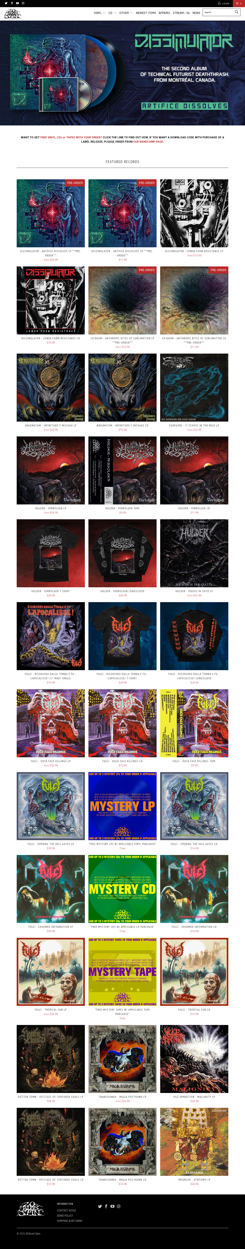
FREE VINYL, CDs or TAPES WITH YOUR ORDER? (71, 137)
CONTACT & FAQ (66, 1210)
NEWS (196, 12)
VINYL (98, 12)
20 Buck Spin (33, 1233)
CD (111, 12)
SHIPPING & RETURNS (69, 1220)
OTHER (124, 12)
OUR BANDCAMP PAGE (148, 141)
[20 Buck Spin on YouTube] (17, 3)
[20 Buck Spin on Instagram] (22, 3)
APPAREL (164, 12)
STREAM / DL (181, 12)
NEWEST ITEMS (146, 12)
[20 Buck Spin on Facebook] (11, 3)
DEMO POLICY (65, 1215)
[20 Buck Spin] (21, 14)
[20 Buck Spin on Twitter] (6, 3)
